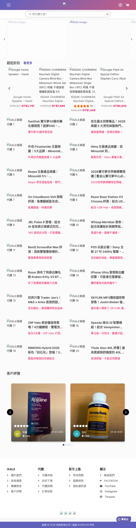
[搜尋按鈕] (107, 14)
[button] (126, 88)
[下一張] (131, 39)
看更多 (27, 63)
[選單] (8, 5)
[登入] (120, 5)
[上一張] (5, 39)
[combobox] (64, 14)
